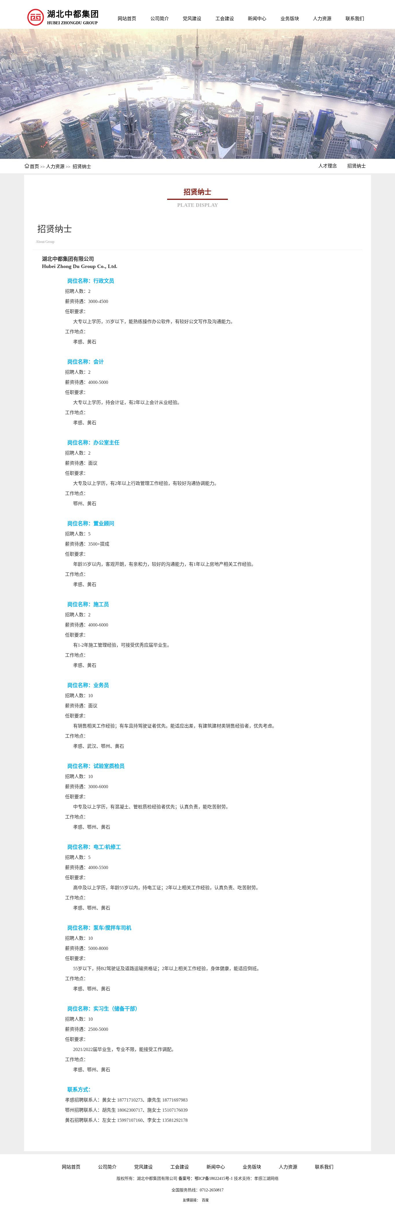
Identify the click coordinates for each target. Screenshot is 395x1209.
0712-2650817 (212, 1190)
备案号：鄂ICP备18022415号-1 (205, 1178)
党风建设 (192, 18)
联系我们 (355, 18)
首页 (34, 166)
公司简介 (159, 18)
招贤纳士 (82, 166)
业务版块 (289, 18)
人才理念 (327, 165)
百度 (205, 1200)
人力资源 (322, 18)
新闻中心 (257, 18)
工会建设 (224, 18)
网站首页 (127, 18)
